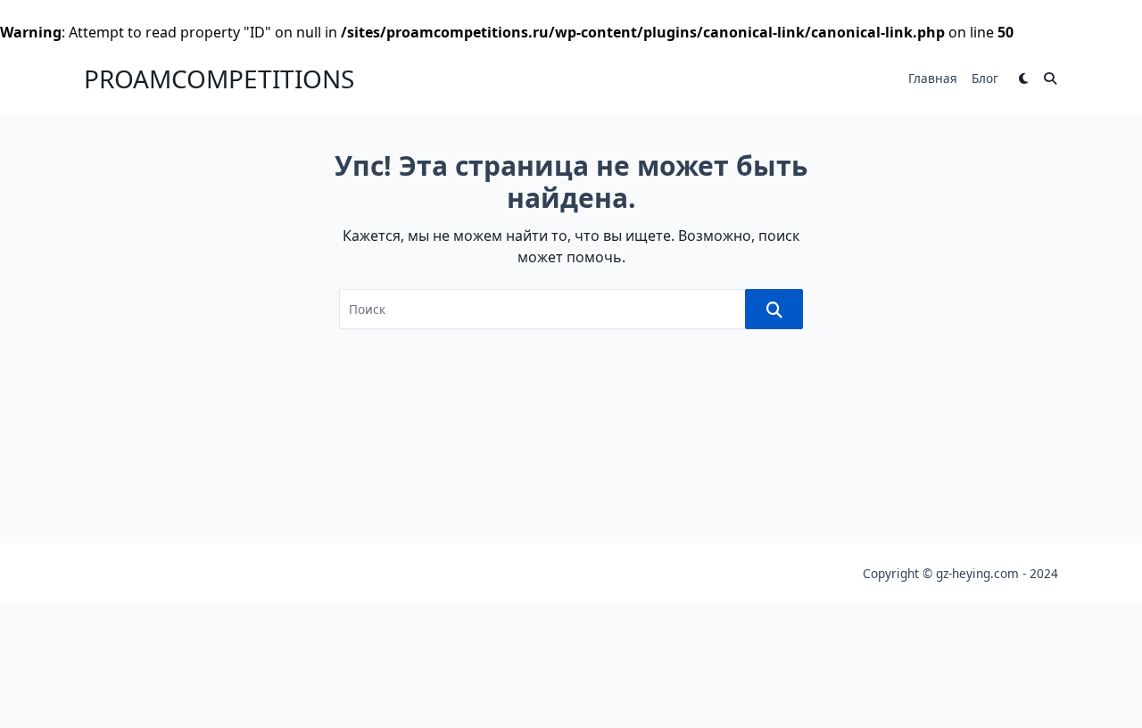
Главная (932, 78)
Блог (985, 78)
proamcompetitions (219, 78)
